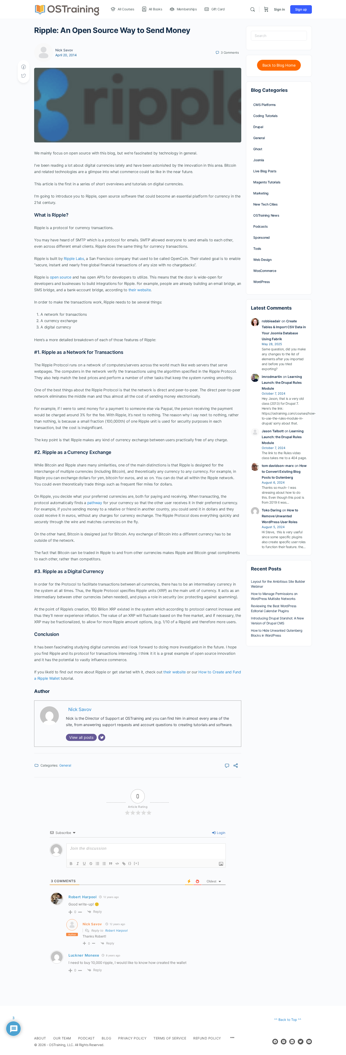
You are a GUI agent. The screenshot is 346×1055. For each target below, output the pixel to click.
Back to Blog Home (279, 65)
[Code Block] (117, 863)
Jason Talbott (273, 431)
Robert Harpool (116, 930)
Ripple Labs (74, 258)
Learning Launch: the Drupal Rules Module (282, 382)
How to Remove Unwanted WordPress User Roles (280, 516)
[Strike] (91, 863)
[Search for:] (279, 35)
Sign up (301, 9)
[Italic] (77, 863)
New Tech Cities (265, 204)
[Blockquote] (110, 863)
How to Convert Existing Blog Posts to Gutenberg (284, 471)
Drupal (258, 127)
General (65, 765)
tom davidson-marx (278, 466)
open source (60, 277)
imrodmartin (272, 377)
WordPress (261, 282)
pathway (94, 502)
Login (220, 833)
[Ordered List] (97, 863)
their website (140, 289)
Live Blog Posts (265, 171)
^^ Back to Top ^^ (287, 1020)
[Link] (124, 863)
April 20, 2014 (66, 55)
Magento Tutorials (266, 182)
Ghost (257, 149)
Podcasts (260, 226)
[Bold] (71, 863)
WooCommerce (264, 271)
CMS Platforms (264, 105)
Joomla (258, 160)
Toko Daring (271, 510)
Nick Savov (64, 50)
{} (130, 863)
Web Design (262, 260)
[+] (136, 863)
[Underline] (84, 863)
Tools (257, 249)
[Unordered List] (104, 863)
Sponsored (261, 237)
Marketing (261, 193)
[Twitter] (101, 737)
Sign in (279, 9)
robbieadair (271, 321)
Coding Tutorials (265, 116)
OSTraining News (266, 215)
